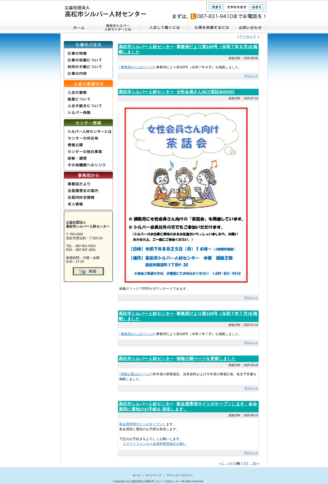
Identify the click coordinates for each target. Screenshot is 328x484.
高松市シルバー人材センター (146, 46)
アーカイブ (247, 36)
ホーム (137, 475)
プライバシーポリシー (179, 475)
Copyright (119, 481)
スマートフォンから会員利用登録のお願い (154, 444)
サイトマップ (153, 475)
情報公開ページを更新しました (206, 358)
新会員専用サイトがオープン (141, 424)
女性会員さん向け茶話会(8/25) (205, 92)
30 (254, 463)
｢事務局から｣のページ (136, 67)
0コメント (251, 75)
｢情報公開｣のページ (134, 374)
